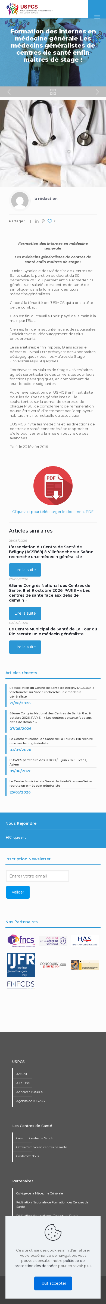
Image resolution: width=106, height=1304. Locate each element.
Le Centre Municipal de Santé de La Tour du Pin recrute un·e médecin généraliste (53, 631)
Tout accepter (53, 1283)
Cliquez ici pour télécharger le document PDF (52, 511)
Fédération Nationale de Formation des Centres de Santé (52, 1204)
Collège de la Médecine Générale (39, 1193)
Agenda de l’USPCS (30, 1101)
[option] (21, 943)
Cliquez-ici (18, 837)
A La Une (23, 1083)
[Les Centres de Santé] (29, 9)
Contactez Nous (27, 1156)
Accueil (21, 1074)
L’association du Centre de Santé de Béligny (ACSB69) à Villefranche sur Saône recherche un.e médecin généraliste (51, 551)
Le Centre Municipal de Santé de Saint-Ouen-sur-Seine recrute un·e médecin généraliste (51, 783)
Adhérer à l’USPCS (29, 1092)
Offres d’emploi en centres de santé (41, 1147)
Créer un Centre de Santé (34, 1138)
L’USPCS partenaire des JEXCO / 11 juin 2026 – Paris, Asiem (48, 762)
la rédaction (45, 198)
